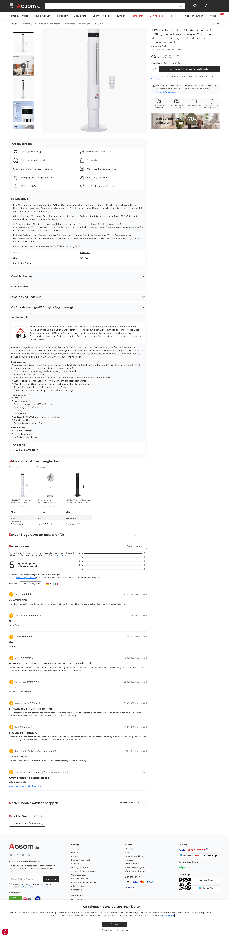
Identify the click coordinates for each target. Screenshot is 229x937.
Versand (75, 864)
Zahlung (75, 849)
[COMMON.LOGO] (28, 6)
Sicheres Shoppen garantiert (84, 871)
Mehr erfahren (60, 555)
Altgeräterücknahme (80, 886)
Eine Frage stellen (136, 534)
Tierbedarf (62, 16)
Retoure (74, 852)
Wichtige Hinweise (79, 867)
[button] (78, 198)
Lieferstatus (76, 899)
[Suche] (181, 6)
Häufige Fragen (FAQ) (81, 860)
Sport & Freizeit (101, 16)
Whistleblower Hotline (135, 871)
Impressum (130, 860)
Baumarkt (120, 16)
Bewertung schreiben (136, 546)
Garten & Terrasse (18, 16)
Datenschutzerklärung (135, 856)
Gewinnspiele (157, 16)
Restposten (137, 16)
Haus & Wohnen (42, 16)
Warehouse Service (80, 875)
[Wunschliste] (195, 6)
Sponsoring (76, 890)
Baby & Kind (80, 16)
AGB (23, 887)
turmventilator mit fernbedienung (27, 823)
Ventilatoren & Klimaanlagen (77, 24)
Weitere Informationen (166, 92)
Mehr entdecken (124, 802)
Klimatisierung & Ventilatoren (47, 24)
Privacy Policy (168, 915)
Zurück (14, 24)
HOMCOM (85, 252)
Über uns (129, 849)
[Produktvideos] (23, 65)
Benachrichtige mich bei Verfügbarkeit (191, 69)
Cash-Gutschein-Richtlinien (83, 882)
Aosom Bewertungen (134, 867)
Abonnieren (50, 879)
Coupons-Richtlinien (80, 879)
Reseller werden (132, 864)
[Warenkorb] (218, 6)
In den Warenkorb (23, 507)
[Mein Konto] (206, 5)
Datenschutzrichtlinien (39, 887)
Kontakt (74, 856)
